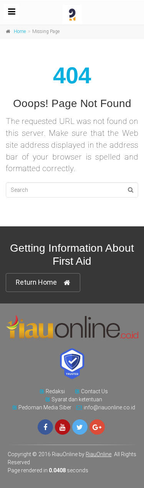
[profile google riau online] (97, 427)
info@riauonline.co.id (109, 407)
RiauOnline (98, 454)
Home (20, 31)
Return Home (36, 282)
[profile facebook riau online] (45, 427)
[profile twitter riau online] (80, 427)
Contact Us (94, 391)
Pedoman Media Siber (44, 407)
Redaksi (55, 391)
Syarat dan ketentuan (76, 399)
